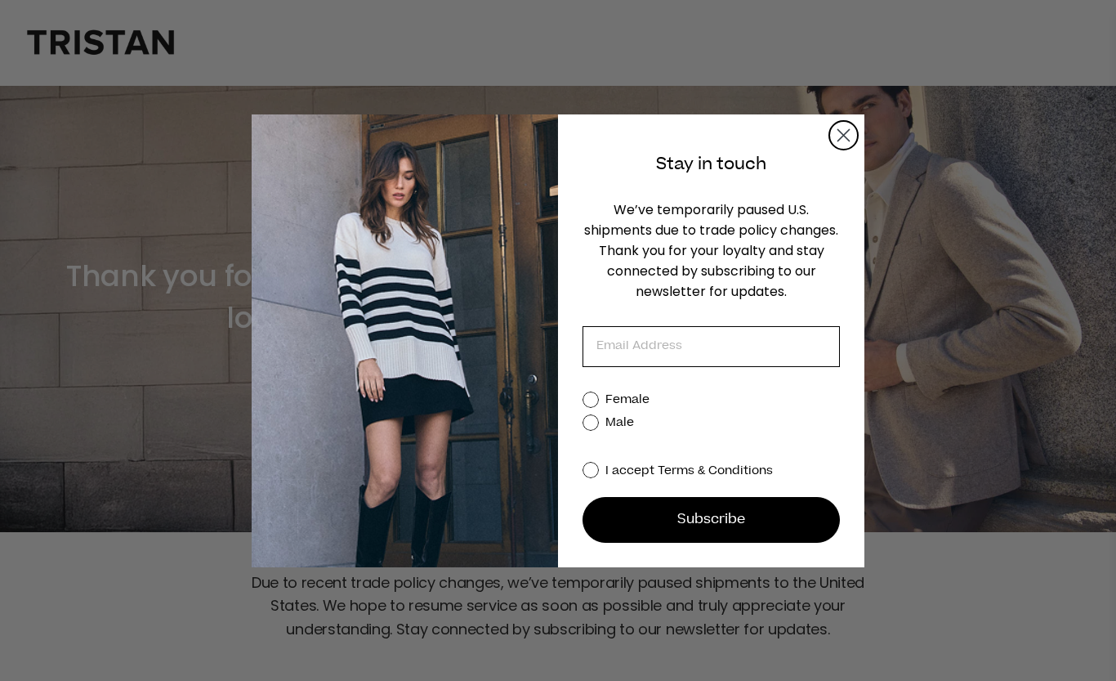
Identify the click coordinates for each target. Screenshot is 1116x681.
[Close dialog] (843, 135)
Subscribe (711, 519)
